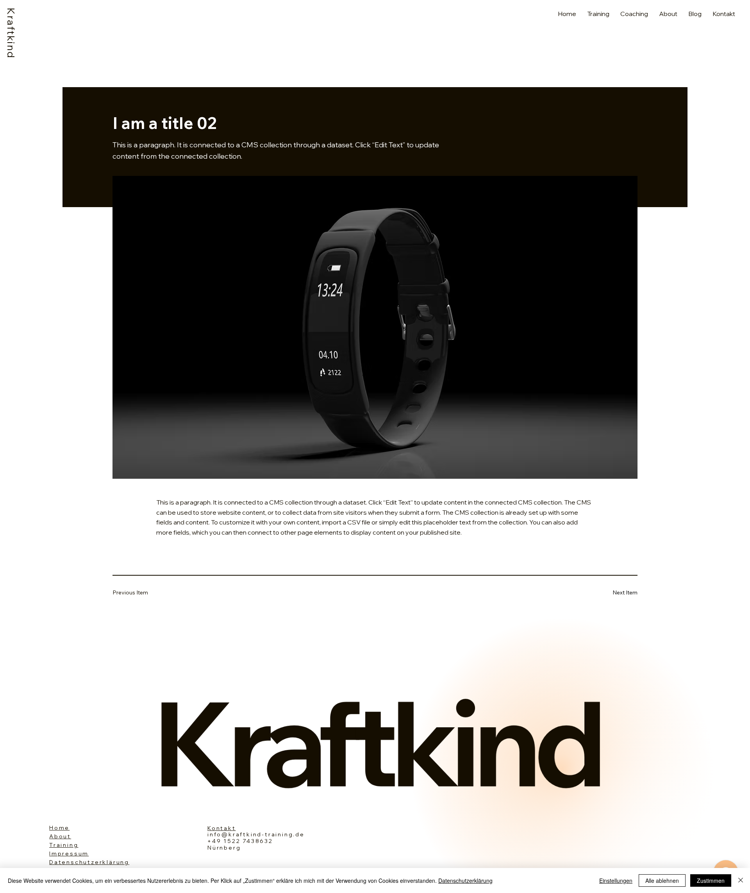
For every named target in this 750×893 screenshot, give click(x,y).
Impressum (69, 853)
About (60, 836)
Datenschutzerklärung (89, 862)
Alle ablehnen (662, 880)
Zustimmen (711, 880)
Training (63, 844)
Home (59, 827)
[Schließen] (740, 880)
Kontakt (221, 828)
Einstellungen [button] (615, 880)
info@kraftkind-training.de (256, 834)
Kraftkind (11, 33)
